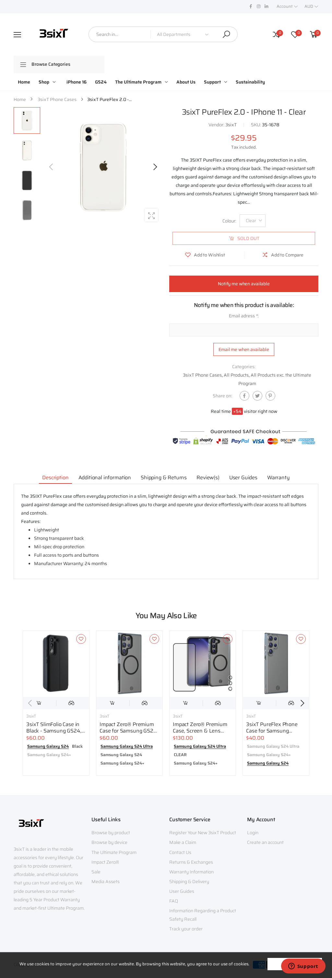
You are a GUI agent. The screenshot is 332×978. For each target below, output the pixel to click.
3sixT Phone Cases (202, 375)
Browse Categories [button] (50, 64)
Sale (96, 871)
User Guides (181, 891)
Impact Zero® (105, 862)
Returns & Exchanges (191, 862)
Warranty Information (191, 871)
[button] (155, 167)
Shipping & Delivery (189, 881)
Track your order (186, 928)
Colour (229, 220)
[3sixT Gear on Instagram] (258, 6)
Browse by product (110, 832)
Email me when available (244, 349)
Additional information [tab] (104, 477)
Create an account (265, 842)
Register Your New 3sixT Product (202, 832)
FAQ (173, 900)
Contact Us (180, 852)
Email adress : (244, 315)
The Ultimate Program (113, 852)
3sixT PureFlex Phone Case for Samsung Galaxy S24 (272, 730)
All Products (236, 375)
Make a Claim (182, 842)
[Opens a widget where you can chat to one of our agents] (303, 967)
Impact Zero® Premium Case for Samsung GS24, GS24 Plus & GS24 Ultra (129, 730)
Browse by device (109, 842)
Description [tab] (55, 477)
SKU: (256, 124)
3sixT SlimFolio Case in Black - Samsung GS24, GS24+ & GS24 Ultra (53, 730)
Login (252, 832)
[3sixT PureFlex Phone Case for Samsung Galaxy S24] (276, 664)
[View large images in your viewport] (151, 215)
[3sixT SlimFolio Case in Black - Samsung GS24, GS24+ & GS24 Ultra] (56, 664)
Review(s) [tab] (207, 477)
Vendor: (216, 124)
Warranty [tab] (278, 477)
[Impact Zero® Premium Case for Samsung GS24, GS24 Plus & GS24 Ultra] (129, 664)
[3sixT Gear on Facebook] (250, 6)
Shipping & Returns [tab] (164, 477)
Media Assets (105, 881)
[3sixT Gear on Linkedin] (266, 6)
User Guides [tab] (243, 477)
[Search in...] (226, 34)
